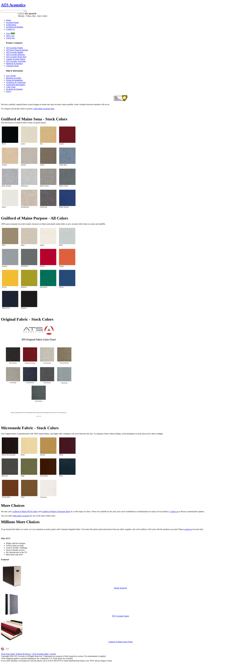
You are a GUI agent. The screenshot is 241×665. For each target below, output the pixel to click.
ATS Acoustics (13, 5)
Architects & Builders (14, 27)
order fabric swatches (21, 516)
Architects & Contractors (16, 82)
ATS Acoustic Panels (14, 48)
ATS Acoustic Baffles (14, 52)
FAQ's (8, 91)
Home (8, 20)
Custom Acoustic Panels (15, 59)
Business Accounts (13, 78)
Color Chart (10, 87)
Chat (8, 33)
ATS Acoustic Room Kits (16, 57)
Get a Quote (11, 76)
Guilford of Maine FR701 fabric (25, 511)
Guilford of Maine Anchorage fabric (56, 511)
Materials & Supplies (14, 63)
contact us (188, 529)
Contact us (174, 511)
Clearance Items (12, 66)
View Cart (10, 36)
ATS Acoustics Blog (40, 654)
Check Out (10, 38)
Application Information (15, 85)
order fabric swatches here (44, 109)
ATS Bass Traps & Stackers (17, 50)
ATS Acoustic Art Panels (16, 61)
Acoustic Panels (12, 22)
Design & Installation (14, 80)
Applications (11, 25)
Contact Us (10, 29)
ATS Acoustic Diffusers (15, 54)
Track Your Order (8, 654)
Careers (53, 654)
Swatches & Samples (14, 89)
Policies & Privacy (23, 654)
